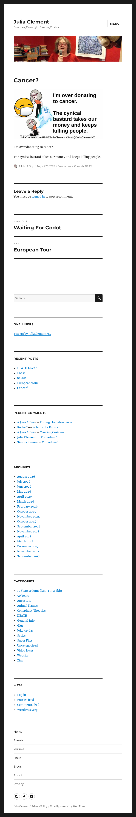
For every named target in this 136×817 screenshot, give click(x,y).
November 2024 (28, 516)
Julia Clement (31, 22)
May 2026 (24, 491)
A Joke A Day (26, 166)
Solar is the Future (45, 427)
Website (23, 655)
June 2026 (24, 486)
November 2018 (28, 531)
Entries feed (25, 700)
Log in (21, 695)
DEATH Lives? (27, 368)
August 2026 (26, 476)
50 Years (23, 595)
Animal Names (27, 605)
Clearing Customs (52, 432)
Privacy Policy (39, 806)
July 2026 (23, 481)
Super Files (25, 640)
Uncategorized (27, 645)
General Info (26, 620)
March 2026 (25, 501)
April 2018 (24, 536)
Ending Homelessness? (56, 422)
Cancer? (22, 388)
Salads (21, 378)
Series (21, 635)
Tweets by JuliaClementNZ (32, 333)
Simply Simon (27, 442)
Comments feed (28, 704)
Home (18, 731)
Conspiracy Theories (31, 610)
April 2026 (24, 496)
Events (19, 740)
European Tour (27, 383)
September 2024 (28, 526)
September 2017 (28, 556)
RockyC (22, 427)
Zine (20, 660)
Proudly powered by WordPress (67, 806)
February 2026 (27, 506)
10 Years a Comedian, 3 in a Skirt (39, 590)
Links (17, 758)
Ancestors (24, 600)
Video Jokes (25, 650)
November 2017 (28, 551)
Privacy (19, 784)
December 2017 (27, 546)
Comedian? (49, 437)
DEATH (89, 166)
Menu (115, 23)
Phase (21, 373)
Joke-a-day (64, 166)
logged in (38, 196)
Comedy (79, 166)
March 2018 (25, 541)
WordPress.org (27, 709)
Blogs (18, 766)
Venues (19, 749)
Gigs (20, 625)
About (18, 775)
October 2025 (26, 511)
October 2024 (26, 521)
